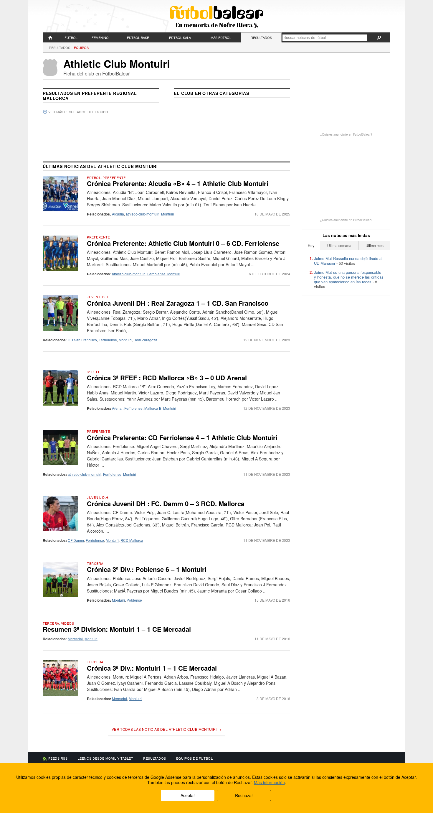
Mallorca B (152, 408)
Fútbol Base (138, 37)
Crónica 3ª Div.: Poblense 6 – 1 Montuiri (146, 569)
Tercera (95, 563)
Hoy (311, 245)
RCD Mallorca (131, 540)
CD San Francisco (82, 339)
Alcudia (118, 213)
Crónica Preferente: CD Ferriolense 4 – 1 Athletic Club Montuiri (182, 437)
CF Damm (76, 540)
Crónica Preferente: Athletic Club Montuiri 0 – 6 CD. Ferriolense (183, 243)
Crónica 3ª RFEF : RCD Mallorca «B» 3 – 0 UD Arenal (167, 377)
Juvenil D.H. (98, 296)
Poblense (134, 600)
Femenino (100, 37)
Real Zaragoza (145, 339)
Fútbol (71, 37)
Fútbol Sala (180, 37)
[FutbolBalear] (50, 37)
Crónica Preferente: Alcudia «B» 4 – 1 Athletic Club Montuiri (177, 183)
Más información (269, 782)
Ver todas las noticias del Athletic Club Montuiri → (166, 729)
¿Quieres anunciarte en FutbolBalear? (346, 134)
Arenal (117, 408)
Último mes (375, 245)
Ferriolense (156, 273)
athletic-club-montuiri (142, 213)
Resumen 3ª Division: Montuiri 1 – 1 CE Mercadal (117, 629)
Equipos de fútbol (194, 758)
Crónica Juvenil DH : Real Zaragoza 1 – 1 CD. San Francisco (177, 303)
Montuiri (167, 213)
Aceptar (188, 795)
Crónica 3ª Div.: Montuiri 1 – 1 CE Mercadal (152, 668)
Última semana (339, 245)
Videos (67, 623)
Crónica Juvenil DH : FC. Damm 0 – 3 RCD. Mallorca (165, 503)
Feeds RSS (58, 758)
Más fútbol (221, 37)
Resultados (261, 37)
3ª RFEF (93, 371)
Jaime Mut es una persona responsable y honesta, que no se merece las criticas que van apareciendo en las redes (349, 276)
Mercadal (75, 638)
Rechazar (244, 795)
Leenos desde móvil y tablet (105, 758)
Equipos (81, 47)
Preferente (114, 177)
